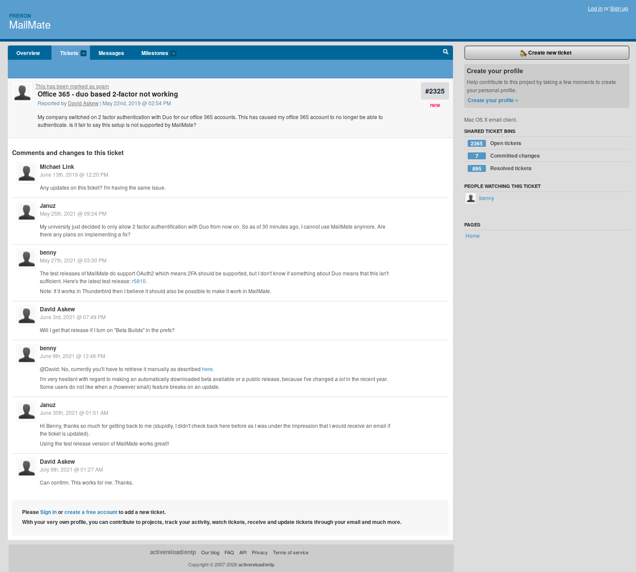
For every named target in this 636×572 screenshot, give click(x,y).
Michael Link (57, 166)
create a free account (90, 512)
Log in (595, 8)
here (207, 368)
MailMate (30, 24)
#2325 (435, 91)
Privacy (260, 552)
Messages (111, 53)
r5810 (139, 280)
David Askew (83, 103)
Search (446, 52)
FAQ (229, 552)
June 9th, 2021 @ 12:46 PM (72, 355)
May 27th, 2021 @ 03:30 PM (73, 260)
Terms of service (290, 552)
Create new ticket (549, 52)
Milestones (150, 53)
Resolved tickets (502, 168)
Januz (48, 205)
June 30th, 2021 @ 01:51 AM (74, 412)
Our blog (210, 552)
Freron (20, 15)
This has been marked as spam (72, 86)
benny (48, 252)
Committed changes (507, 156)
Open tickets (496, 143)
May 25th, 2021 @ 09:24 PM (73, 213)
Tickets (64, 53)
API (243, 552)
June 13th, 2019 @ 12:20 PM (74, 174)
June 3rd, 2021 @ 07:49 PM (73, 316)
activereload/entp (173, 552)
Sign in (48, 512)
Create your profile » (493, 100)
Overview (28, 53)
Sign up (619, 8)
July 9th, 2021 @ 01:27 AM (71, 469)
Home (473, 235)
